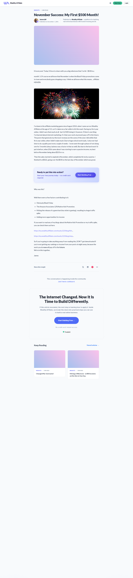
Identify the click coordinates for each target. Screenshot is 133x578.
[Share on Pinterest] (92, 267)
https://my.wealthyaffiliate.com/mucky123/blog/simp (53, 236)
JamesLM (42, 19)
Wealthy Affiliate (77, 19)
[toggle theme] (110, 3)
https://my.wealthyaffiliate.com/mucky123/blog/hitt (53, 231)
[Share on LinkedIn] (88, 267)
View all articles (93, 345)
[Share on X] (83, 267)
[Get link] (97, 267)
